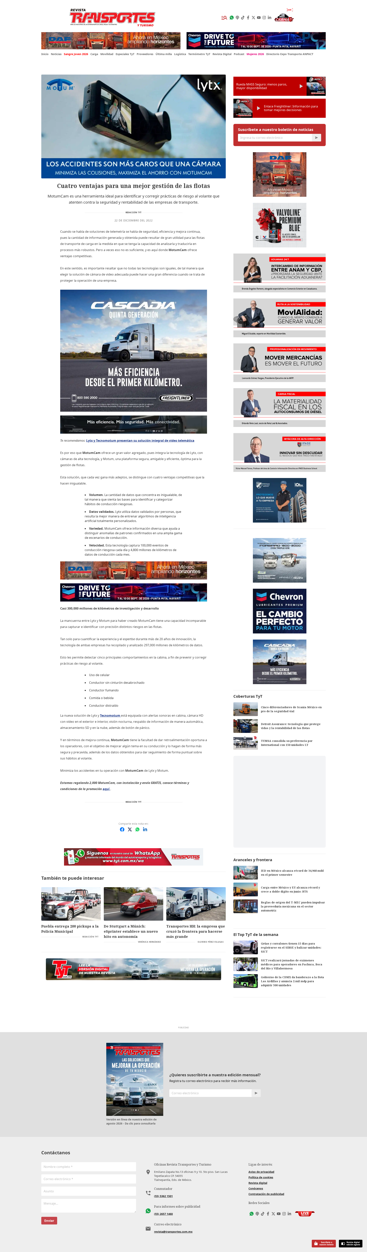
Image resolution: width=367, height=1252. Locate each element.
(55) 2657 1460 (163, 1214)
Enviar (49, 1221)
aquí (106, 789)
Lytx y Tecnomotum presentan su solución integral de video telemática (140, 440)
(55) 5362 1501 (163, 1196)
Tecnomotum (110, 715)
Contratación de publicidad (266, 1194)
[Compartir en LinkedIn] (145, 829)
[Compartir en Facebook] (122, 829)
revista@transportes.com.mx (173, 1231)
